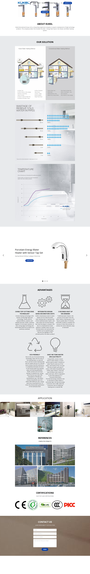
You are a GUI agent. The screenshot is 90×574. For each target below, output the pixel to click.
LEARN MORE (45, 12)
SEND (45, 549)
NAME (35, 530)
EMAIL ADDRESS (38, 533)
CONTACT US (67, 3)
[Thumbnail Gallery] (7, 409)
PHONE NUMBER (38, 537)
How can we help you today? (41, 540)
